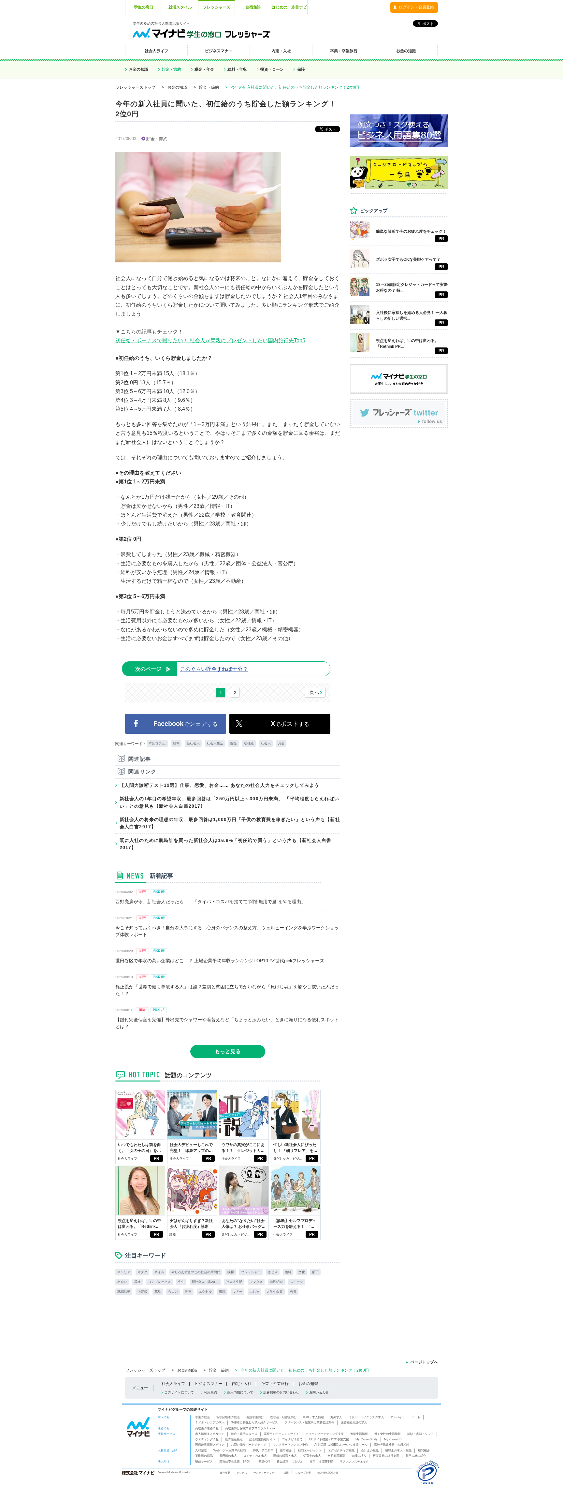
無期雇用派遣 (336, 1455)
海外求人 (336, 1417)
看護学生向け (255, 1417)
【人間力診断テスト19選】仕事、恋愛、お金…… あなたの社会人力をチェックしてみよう (219, 785)
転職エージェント (310, 1450)
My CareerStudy (366, 1439)
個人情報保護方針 (327, 1472)
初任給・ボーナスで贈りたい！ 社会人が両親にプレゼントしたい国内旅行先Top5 (210, 340)
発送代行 (264, 1461)
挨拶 (230, 1272)
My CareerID (393, 1439)
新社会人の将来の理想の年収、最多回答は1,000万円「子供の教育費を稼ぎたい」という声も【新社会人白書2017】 (230, 823)
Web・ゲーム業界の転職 (229, 1450)
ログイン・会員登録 (416, 7)
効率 (188, 1291)
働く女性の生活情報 (387, 1433)
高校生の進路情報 (207, 1428)
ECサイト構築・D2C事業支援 (329, 1439)
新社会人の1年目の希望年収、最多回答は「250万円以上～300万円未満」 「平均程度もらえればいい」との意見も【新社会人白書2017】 (229, 802)
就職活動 (123, 1291)
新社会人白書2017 (205, 1282)
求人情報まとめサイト (209, 1433)
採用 (286, 1472)
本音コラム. (157, 743)
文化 (301, 1272)
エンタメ (256, 1282)
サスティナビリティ (265, 1472)
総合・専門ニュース (244, 1433)
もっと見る (228, 1051)
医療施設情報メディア (209, 1444)
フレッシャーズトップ (135, 87)
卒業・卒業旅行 (275, 1383)
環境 (222, 1291)
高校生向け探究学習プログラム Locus (250, 1428)
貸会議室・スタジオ (290, 1461)
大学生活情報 (359, 1433)
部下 (315, 1272)
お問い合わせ (319, 1392)
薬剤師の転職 (204, 1455)
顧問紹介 (424, 1450)
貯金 (233, 743)
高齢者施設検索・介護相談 (391, 1444)
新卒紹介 (286, 1450)
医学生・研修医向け (283, 1417)
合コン (173, 1291)
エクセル (205, 1291)
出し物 (254, 1291)
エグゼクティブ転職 (341, 1450)
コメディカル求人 (255, 1455)
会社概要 (225, 1472)
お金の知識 (138, 69)
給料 (176, 743)
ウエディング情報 (207, 1439)
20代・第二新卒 (263, 1450)
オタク (142, 1272)
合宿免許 (253, 7)
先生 (181, 1282)
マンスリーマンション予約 (290, 1444)
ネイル (159, 1272)
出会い (122, 1282)
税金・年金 (204, 69)
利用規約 (210, 1392)
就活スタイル (180, 7)
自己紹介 (276, 1282)
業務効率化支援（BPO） (235, 1461)
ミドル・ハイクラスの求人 (366, 1417)
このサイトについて (179, 1392)
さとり (273, 1272)
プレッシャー (251, 1272)
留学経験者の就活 (228, 1417)
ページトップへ (424, 1362)
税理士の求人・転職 (398, 1450)
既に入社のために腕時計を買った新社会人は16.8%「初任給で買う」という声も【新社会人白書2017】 (225, 844)
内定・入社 (242, 1383)
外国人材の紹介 (416, 1455)
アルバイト (397, 1417)
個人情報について (240, 1392)
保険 (301, 69)
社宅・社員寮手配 (321, 1461)
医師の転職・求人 (285, 1455)
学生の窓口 (143, 7)
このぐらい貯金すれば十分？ (191, 669)
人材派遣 (201, 1450)
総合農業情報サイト (262, 1439)
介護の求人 (359, 1455)
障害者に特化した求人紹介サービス (254, 1422)
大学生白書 (275, 1291)
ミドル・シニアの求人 (209, 1422)
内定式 (142, 1291)
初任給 (249, 743)
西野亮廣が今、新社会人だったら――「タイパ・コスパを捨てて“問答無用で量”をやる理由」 (210, 901)
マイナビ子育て (292, 1439)
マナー (237, 1291)
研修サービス (204, 1461)
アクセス (242, 1472)
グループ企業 (303, 1472)
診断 (172, 1234)
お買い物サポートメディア (248, 1444)
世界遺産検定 (234, 1439)
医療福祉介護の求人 (354, 1422)
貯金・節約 (171, 69)
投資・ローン (272, 69)
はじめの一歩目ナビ (289, 7)
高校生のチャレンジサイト (281, 1433)
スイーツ (296, 1282)
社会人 (266, 743)
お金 (281, 743)
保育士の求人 (312, 1455)
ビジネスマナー (208, 1383)
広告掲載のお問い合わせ (281, 1392)
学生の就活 (202, 1417)
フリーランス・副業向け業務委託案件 (309, 1422)
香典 (293, 1291)
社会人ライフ (127, 1158)
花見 (157, 1291)
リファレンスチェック (354, 1461)
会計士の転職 (370, 1450)
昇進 (137, 1282)
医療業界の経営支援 (386, 1455)
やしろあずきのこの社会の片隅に (195, 1272)
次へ (315, 692)
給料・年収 (237, 69)
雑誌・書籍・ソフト (420, 1433)
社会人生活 (215, 743)
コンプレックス (159, 1282)
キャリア (123, 1272)
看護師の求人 (228, 1455)
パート (415, 1417)
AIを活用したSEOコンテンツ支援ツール (341, 1444)
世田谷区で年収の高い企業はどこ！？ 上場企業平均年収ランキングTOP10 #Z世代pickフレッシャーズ (219, 960)
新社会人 (193, 743)
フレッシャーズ (216, 7)
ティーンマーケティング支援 (325, 1433)
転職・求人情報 (313, 1417)
